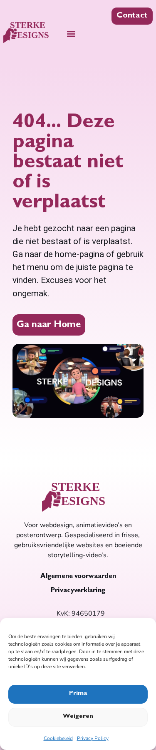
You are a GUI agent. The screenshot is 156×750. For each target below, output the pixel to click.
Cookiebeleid (58, 738)
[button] (71, 33)
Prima (78, 694)
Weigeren (78, 717)
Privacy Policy (93, 738)
